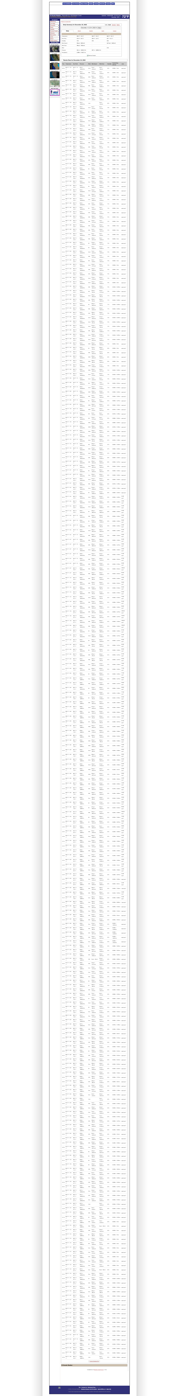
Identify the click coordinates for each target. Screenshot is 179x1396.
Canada (96, 3)
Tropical (108, 3)
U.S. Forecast (76, 3)
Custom (114, 30)
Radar (51, 27)
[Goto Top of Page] (59, 1387)
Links (51, 36)
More (113, 3)
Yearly (103, 30)
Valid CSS (108, 1389)
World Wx (102, 3)
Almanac (52, 33)
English (114, 25)
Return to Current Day (66, 21)
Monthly (91, 30)
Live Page (52, 23)
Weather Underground (99, 1369)
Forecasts (52, 25)
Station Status (53, 40)
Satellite (52, 29)
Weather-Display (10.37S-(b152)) (89, 1389)
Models (91, 3)
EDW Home (53, 21)
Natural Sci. (53, 34)
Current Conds (54, 31)
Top (80, 1387)
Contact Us (84, 1387)
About (51, 38)
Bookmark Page (91, 1387)
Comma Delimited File (94, 1361)
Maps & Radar (84, 3)
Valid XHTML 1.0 (102, 1389)
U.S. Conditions (67, 3)
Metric (118, 25)
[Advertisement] (89, 10)
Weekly (79, 30)
